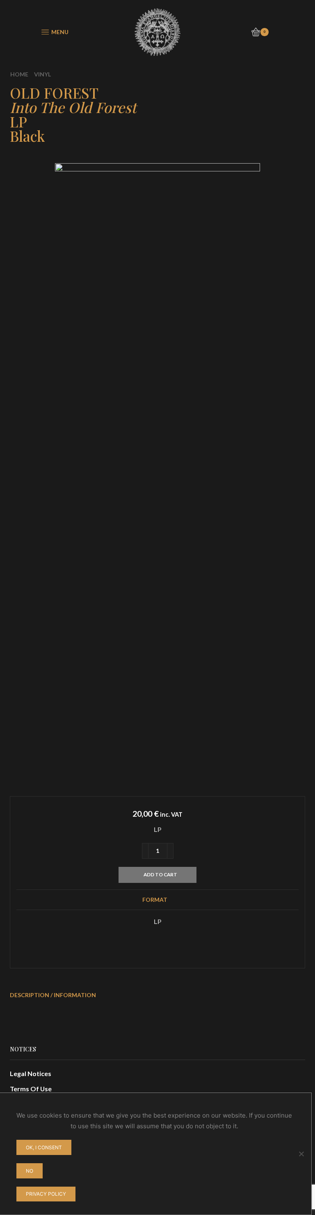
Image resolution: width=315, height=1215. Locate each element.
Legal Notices (30, 1073)
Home (19, 74)
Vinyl (42, 74)
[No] (301, 1154)
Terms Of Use (31, 1089)
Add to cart (160, 874)
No (29, 1171)
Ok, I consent (44, 1147)
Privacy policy (46, 1194)
